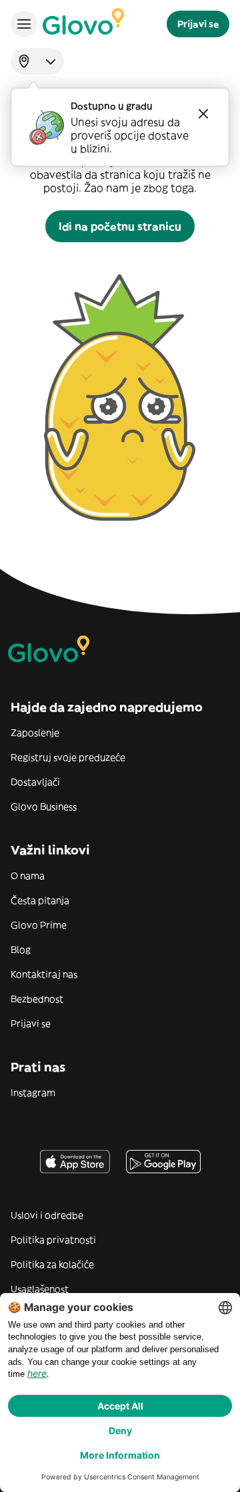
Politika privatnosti (53, 1240)
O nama (28, 876)
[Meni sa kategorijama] (24, 24)
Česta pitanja (40, 900)
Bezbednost (37, 999)
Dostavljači (35, 782)
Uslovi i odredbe (47, 1215)
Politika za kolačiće (52, 1264)
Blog (21, 950)
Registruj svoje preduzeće (68, 757)
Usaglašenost (40, 1289)
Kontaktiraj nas (44, 974)
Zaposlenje (35, 733)
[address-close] (203, 113)
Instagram (33, 1093)
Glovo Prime (39, 925)
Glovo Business (44, 807)
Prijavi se (31, 1023)
